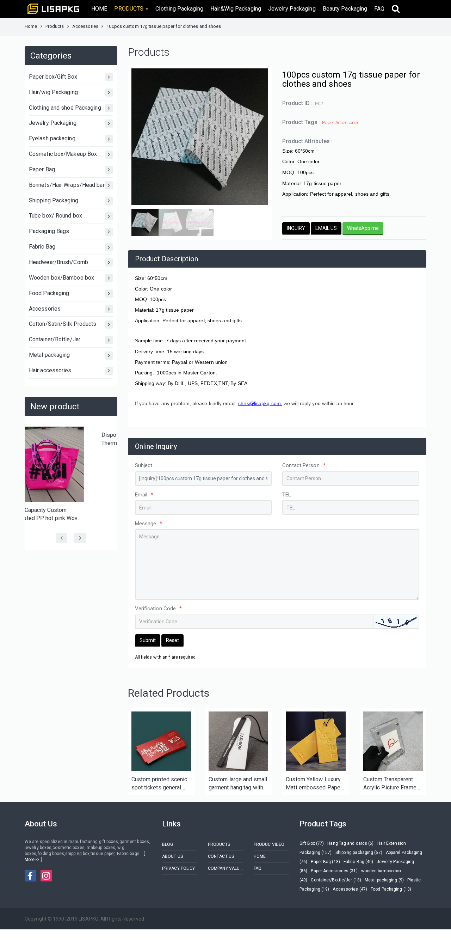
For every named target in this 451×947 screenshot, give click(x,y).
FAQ (379, 8)
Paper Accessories (341, 122)
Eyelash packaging (52, 138)
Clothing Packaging (179, 8)
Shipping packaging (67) (358, 852)
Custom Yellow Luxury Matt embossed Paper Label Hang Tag (314, 784)
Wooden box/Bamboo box (61, 277)
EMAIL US (326, 228)
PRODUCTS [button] (129, 8)
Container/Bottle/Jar (54, 339)
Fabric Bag (42, 246)
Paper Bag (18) (325, 861)
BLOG (167, 844)
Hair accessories (50, 370)
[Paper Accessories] (315, 741)
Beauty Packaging (345, 8)
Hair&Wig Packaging (235, 8)
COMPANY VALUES (225, 868)
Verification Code (158, 608)
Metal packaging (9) (384, 880)
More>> (33, 859)
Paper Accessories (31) (334, 870)
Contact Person (304, 465)
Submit (148, 640)
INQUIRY (296, 228)
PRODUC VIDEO (269, 844)
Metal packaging (49, 355)
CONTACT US (221, 856)
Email (144, 494)
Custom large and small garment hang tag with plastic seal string (238, 784)
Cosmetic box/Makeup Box (63, 154)
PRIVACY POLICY (178, 868)
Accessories (85, 26)
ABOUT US (172, 856)
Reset (172, 640)
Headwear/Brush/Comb (58, 262)
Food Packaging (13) (391, 889)
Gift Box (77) (311, 843)
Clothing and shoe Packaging (65, 107)
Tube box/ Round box (55, 215)
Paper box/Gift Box (53, 76)
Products (54, 26)
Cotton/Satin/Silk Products (63, 323)
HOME (99, 8)
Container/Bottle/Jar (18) (336, 880)
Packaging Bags (49, 231)
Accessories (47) (350, 889)
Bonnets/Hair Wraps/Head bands (70, 185)
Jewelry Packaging (292, 8)
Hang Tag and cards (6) (350, 843)
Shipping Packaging (53, 200)
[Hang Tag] (238, 741)
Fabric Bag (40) (358, 861)
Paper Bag (42, 169)
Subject (144, 465)
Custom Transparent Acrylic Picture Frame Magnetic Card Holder (390, 784)
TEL (286, 494)
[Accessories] (161, 741)
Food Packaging (49, 293)
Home (31, 26)
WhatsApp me (363, 228)
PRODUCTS (219, 844)
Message (148, 523)
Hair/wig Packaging (53, 92)
